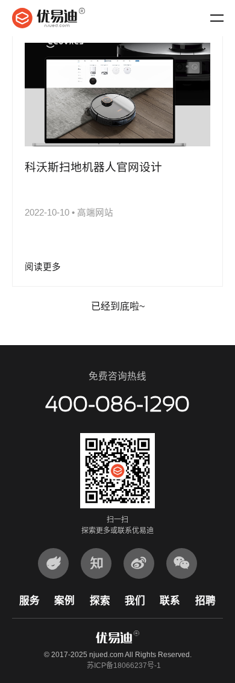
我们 (135, 601)
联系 (170, 601)
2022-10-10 (47, 212)
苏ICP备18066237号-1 (124, 665)
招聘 (205, 601)
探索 (100, 601)
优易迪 (48, 18)
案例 (64, 601)
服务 (29, 601)
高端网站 (95, 212)
